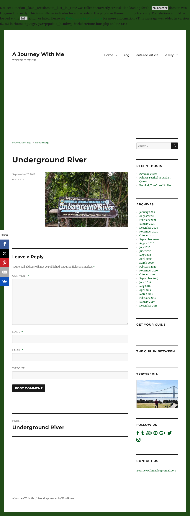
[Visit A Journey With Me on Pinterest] (155, 433)
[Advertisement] (96, 110)
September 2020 (149, 239)
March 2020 (146, 262)
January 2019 (147, 301)
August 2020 (146, 243)
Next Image (42, 142)
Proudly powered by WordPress (56, 498)
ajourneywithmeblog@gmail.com (156, 470)
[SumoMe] (4, 281)
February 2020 (147, 266)
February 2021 (147, 220)
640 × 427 (18, 179)
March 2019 (146, 294)
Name (17, 331)
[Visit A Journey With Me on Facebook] (137, 433)
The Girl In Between (155, 351)
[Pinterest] (4, 262)
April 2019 (145, 290)
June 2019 (145, 282)
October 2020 (147, 235)
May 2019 (145, 286)
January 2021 (147, 223)
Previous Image (21, 142)
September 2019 (148, 278)
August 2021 (146, 216)
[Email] (4, 272)
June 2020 (145, 251)
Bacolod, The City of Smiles (155, 185)
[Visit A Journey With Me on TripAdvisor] (149, 433)
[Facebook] (4, 244)
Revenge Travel (148, 173)
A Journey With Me (38, 54)
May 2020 (145, 255)
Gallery (169, 55)
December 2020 (148, 227)
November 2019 (148, 270)
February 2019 (147, 297)
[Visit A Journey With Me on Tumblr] (142, 433)
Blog (125, 55)
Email (17, 350)
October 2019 (147, 274)
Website (18, 368)
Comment (20, 275)
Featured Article (146, 55)
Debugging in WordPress (84, 18)
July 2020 (144, 247)
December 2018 (148, 305)
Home (108, 55)
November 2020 (148, 231)
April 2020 (145, 259)
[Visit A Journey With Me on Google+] (162, 433)
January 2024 (147, 212)
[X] (4, 253)
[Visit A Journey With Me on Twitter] (169, 433)
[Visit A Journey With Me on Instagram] (138, 440)
